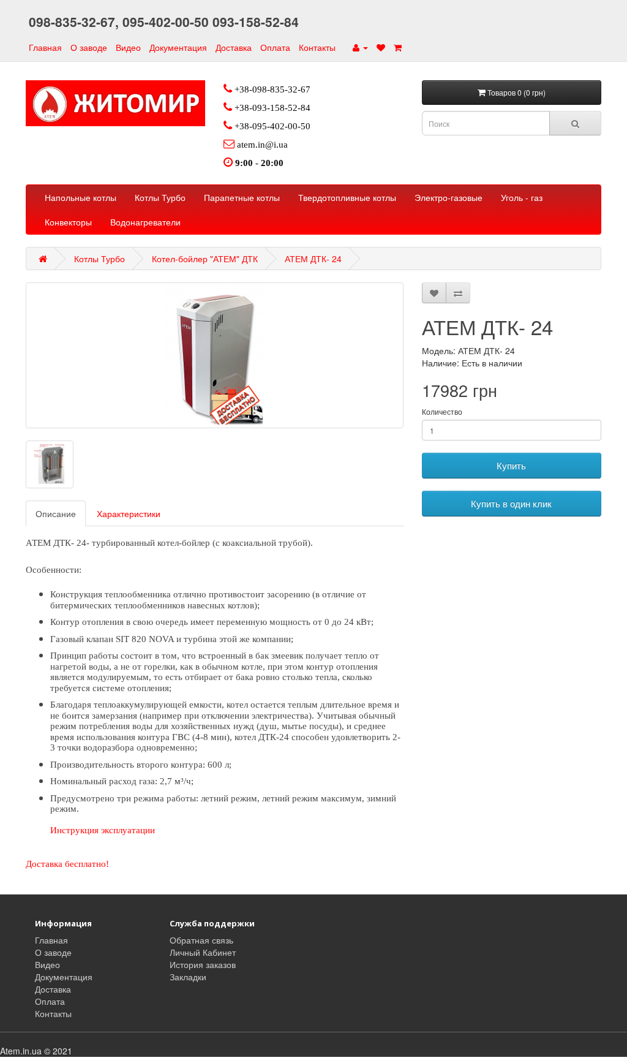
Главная (45, 47)
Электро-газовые (448, 197)
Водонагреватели (145, 222)
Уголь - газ (522, 197)
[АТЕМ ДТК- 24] (215, 355)
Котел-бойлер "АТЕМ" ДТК (205, 258)
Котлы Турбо (160, 197)
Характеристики (128, 513)
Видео (128, 47)
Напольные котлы (80, 197)
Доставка (234, 47)
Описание (56, 513)
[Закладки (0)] (381, 47)
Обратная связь (201, 940)
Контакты (317, 47)
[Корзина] (398, 47)
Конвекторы (68, 222)
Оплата (275, 47)
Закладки (188, 976)
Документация (178, 47)
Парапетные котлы (242, 197)
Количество (442, 411)
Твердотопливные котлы (347, 197)
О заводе (88, 47)
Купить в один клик (511, 503)
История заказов (203, 964)
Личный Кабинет (203, 952)
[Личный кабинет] (360, 47)
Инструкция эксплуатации (103, 830)
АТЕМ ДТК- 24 (313, 258)
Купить (511, 465)
